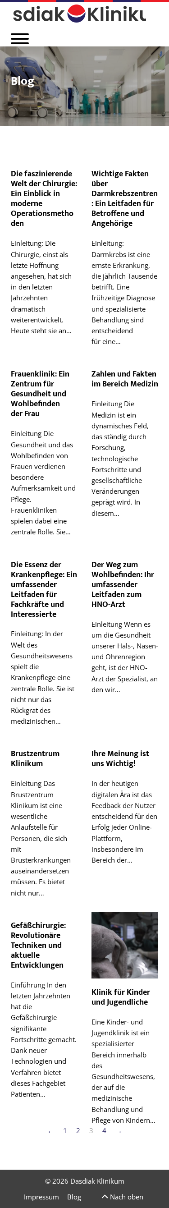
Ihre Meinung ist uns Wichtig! (120, 759)
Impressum (41, 1196)
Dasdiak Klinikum (97, 1180)
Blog (74, 1196)
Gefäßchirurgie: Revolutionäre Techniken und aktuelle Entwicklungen (38, 945)
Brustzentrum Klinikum (35, 759)
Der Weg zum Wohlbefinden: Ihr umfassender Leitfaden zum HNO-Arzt (122, 584)
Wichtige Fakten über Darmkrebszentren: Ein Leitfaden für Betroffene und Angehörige (124, 198)
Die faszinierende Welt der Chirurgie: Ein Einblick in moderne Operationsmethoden (44, 198)
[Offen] (20, 38)
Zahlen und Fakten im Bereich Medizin (124, 379)
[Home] (78, 14)
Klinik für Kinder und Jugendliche (120, 997)
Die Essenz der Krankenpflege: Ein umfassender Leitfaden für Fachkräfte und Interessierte (44, 589)
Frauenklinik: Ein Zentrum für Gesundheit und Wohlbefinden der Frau (40, 394)
